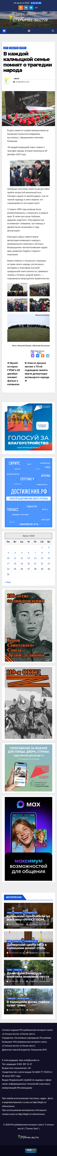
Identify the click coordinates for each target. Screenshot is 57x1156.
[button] (53, 31)
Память (23, 48)
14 (35, 558)
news (16, 78)
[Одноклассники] (43, 356)
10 (8, 558)
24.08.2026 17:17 (16, 1010)
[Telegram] (48, 356)
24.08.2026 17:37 (16, 981)
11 (15, 558)
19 (22, 563)
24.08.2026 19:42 (16, 924)
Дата (6, 48)
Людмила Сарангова (39, 924)
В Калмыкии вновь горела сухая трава (28, 1003)
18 (15, 563)
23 (49, 563)
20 (28, 563)
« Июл (8, 582)
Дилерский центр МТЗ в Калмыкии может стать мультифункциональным (27, 948)
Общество (14, 48)
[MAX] (33, 356)
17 (8, 563)
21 (35, 563)
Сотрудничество (30, 912)
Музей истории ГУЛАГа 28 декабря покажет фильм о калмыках (13, 374)
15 (42, 558)
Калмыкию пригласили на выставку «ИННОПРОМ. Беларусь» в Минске (28, 919)
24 (8, 569)
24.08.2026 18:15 (16, 953)
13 (28, 558)
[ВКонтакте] (38, 356)
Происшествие (23, 998)
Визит (9, 912)
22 (42, 563)
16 (49, 558)
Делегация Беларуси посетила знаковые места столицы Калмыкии (28, 976)
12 (22, 558)
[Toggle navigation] (29, 31)
